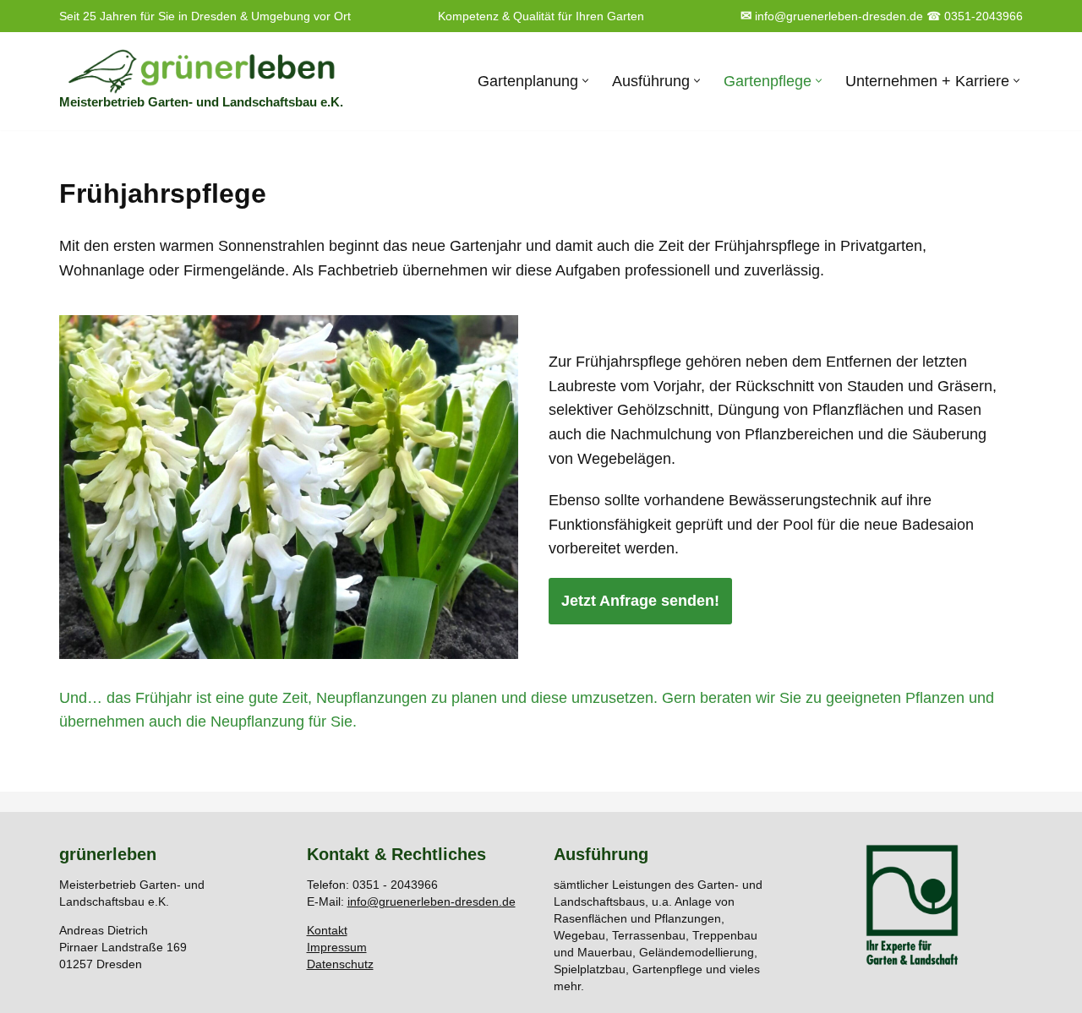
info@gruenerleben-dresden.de (831, 16)
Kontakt (327, 930)
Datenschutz (340, 964)
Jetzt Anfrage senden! (640, 600)
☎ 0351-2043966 (974, 16)
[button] (585, 81)
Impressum (337, 947)
